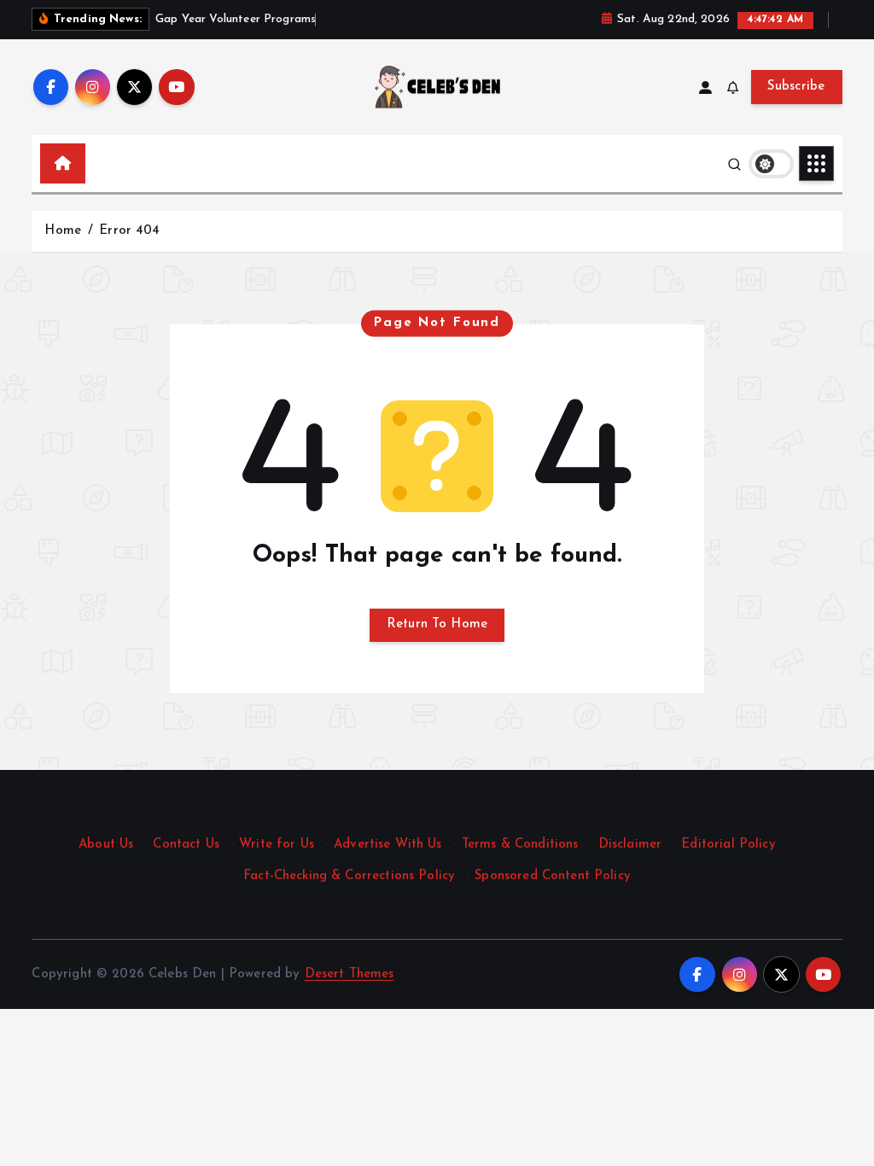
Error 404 (129, 230)
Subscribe (796, 86)
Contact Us (186, 844)
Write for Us (276, 844)
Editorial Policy (728, 844)
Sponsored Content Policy (553, 876)
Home (62, 230)
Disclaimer (630, 844)
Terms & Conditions (520, 844)
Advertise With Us (388, 844)
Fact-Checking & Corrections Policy (349, 876)
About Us (106, 844)
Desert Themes (349, 974)
